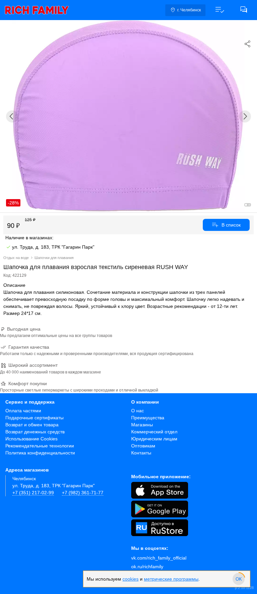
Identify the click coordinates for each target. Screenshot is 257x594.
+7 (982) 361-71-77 (82, 492)
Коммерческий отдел (154, 431)
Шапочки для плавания (54, 258)
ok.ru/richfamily (147, 566)
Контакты (141, 452)
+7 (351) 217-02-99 (33, 492)
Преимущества (147, 417)
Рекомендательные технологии (39, 445)
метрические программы (171, 579)
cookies (130, 579)
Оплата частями (23, 410)
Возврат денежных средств (35, 431)
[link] (36, 10)
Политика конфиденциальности (40, 452)
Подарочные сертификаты (34, 417)
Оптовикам (143, 445)
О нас (137, 410)
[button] (219, 10)
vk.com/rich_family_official (158, 558)
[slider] (238, 579)
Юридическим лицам (154, 438)
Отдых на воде (16, 258)
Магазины (142, 424)
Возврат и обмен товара (32, 424)
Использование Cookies (31, 438)
